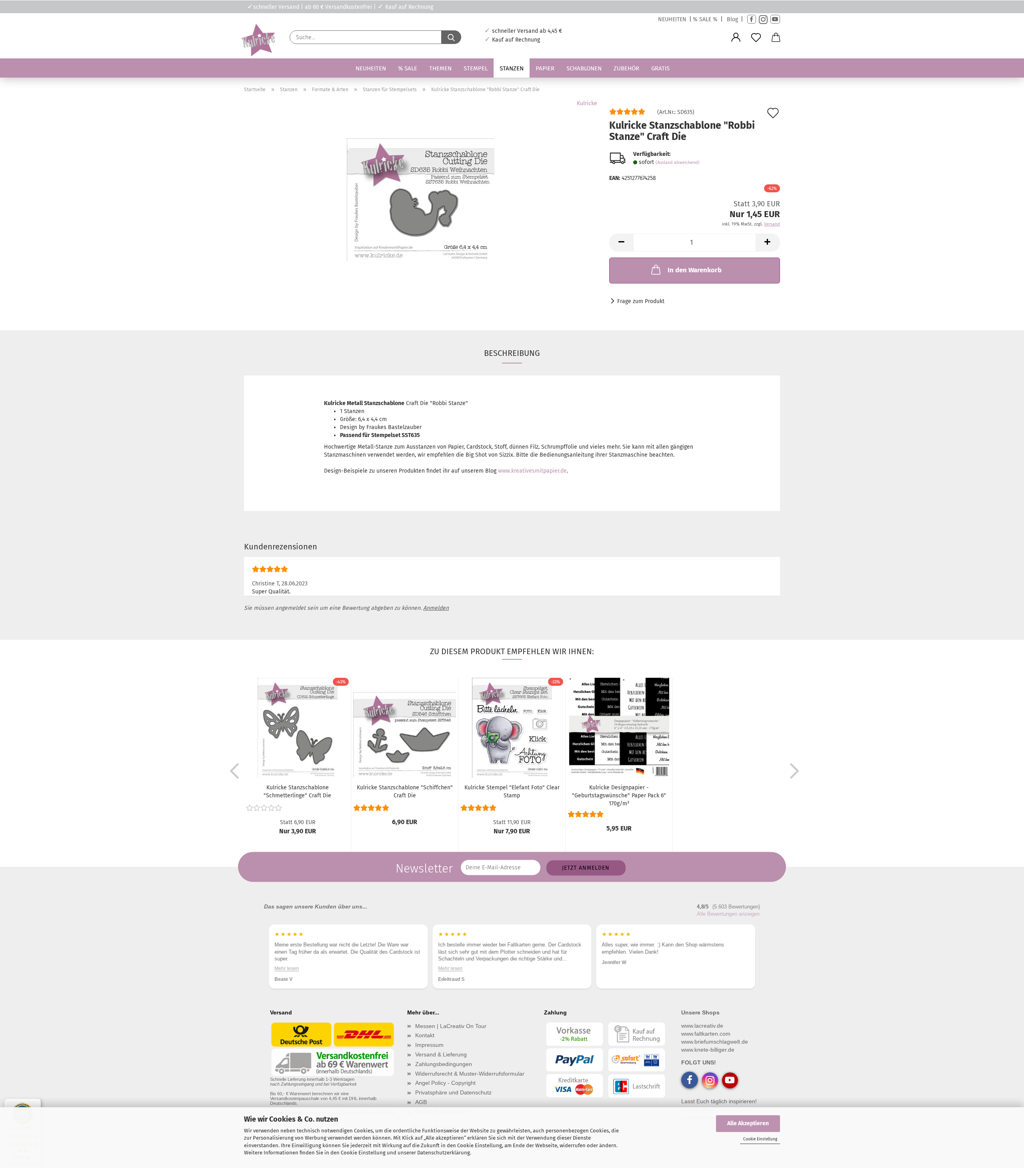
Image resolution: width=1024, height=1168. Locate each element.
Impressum (429, 1045)
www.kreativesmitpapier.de (532, 470)
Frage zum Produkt (640, 301)
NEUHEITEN (672, 19)
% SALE (407, 68)
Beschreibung (512, 353)
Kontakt (424, 1035)
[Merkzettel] (756, 38)
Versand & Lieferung (441, 1054)
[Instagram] (763, 19)
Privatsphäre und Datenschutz (453, 1092)
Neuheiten (371, 68)
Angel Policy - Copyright (445, 1083)
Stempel (476, 68)
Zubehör (626, 68)
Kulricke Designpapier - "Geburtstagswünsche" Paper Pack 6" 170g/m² (619, 795)
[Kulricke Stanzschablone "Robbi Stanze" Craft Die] (420, 199)
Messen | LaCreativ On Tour (450, 1026)
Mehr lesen (286, 968)
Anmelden (436, 608)
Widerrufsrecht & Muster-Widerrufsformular (469, 1073)
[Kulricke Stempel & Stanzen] (257, 40)
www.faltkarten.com (705, 1033)
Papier (545, 68)
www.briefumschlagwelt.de (714, 1041)
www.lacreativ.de (702, 1025)
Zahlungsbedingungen (443, 1064)
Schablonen (584, 68)
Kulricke (587, 103)
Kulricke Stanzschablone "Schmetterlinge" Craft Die (297, 791)
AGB (421, 1102)
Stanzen (512, 68)
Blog (732, 19)
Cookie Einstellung (760, 1139)
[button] (736, 38)
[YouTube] (775, 19)
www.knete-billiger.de (707, 1049)
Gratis (660, 68)
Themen (440, 68)
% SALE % (705, 19)
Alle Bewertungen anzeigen (728, 914)
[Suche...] (451, 37)
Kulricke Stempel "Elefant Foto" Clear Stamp (512, 791)
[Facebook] (751, 19)
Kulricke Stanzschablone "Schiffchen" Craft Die (405, 791)
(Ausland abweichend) (678, 162)
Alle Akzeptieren (748, 1123)
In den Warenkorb (695, 270)
